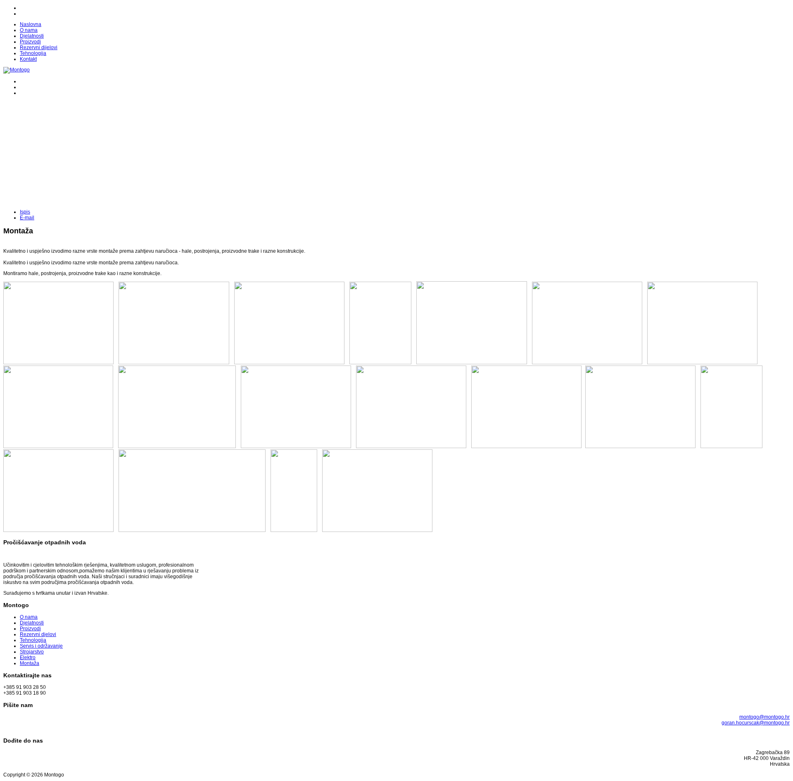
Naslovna (30, 24)
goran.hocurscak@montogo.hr (756, 723)
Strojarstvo (32, 652)
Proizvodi (30, 42)
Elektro (28, 657)
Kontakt (28, 59)
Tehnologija (33, 53)
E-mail (27, 218)
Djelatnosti (32, 36)
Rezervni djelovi (38, 634)
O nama (29, 30)
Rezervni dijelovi (38, 47)
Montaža (29, 663)
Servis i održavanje (41, 646)
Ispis (25, 212)
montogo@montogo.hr (764, 717)
